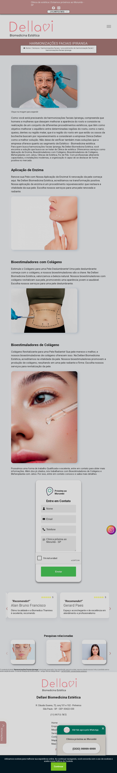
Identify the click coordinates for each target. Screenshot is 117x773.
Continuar (58, 766)
